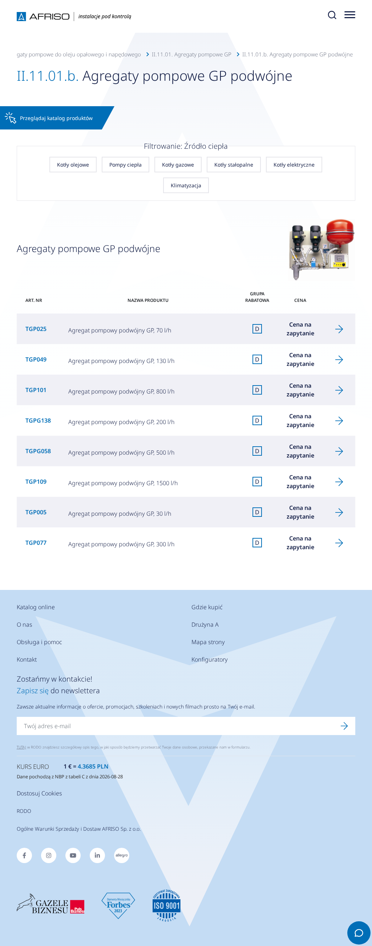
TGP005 (35, 512)
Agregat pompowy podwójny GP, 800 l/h (121, 391)
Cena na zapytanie (300, 328)
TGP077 (35, 543)
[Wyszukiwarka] (332, 16)
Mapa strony (208, 642)
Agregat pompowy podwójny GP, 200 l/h (121, 422)
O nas (24, 624)
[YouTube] (73, 855)
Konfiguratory (209, 659)
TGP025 (35, 329)
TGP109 (35, 482)
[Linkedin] (97, 855)
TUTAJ (21, 747)
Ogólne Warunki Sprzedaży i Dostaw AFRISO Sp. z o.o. (79, 828)
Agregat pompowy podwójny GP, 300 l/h (121, 544)
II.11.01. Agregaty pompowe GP (191, 54)
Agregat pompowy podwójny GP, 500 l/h (121, 452)
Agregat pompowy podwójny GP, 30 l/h (119, 514)
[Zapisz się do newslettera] (344, 726)
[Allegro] (121, 855)
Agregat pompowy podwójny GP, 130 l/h (121, 361)
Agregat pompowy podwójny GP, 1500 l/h (123, 483)
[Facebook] (24, 855)
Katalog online (36, 607)
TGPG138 (38, 420)
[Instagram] (48, 855)
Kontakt (27, 659)
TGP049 (35, 359)
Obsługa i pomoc (39, 642)
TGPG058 (38, 451)
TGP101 (35, 390)
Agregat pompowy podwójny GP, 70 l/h (119, 330)
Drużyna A (205, 624)
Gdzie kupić (207, 607)
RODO (24, 810)
